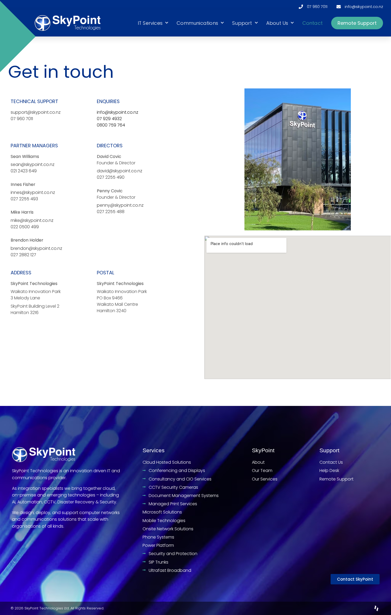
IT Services (150, 23)
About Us (277, 23)
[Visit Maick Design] (376, 608)
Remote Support (357, 23)
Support (242, 23)
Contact (312, 23)
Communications (197, 23)
